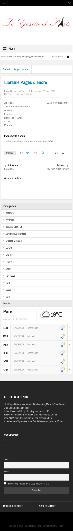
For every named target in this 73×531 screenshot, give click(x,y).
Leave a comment (24, 94)
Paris (8, 282)
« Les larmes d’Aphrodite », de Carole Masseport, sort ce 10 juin (33, 421)
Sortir (8, 296)
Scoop (8, 289)
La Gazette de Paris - (33, 526)
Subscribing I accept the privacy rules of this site (28, 483)
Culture (9, 247)
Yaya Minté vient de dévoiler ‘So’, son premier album (28, 418)
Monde (8, 268)
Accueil (6, 69)
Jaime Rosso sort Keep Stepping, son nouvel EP (26, 411)
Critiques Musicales (14, 240)
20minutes (10, 213)
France (9, 261)
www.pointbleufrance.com (53, 526)
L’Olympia (11, 167)
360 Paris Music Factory (58, 167)
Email (6, 471)
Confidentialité (47, 506)
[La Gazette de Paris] (36, 23)
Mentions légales (13, 506)
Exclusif (9, 254)
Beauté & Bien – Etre (14, 227)
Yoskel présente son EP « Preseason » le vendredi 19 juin (30, 414)
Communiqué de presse (16, 234)
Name (6, 459)
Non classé (10, 275)
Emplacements (22, 69)
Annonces (10, 220)
